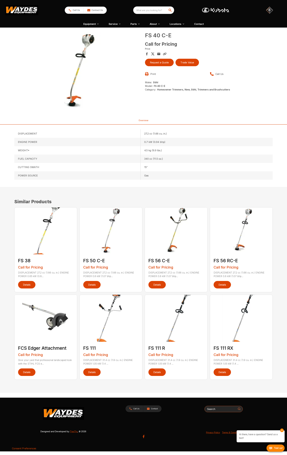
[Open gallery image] (79, 70)
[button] (74, 10)
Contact (199, 23)
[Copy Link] (165, 54)
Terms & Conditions (231, 432)
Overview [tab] (143, 120)
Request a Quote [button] (159, 62)
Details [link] (26, 284)
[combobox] (153, 10)
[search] (170, 10)
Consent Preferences (24, 448)
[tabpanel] (79, 70)
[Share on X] (153, 54)
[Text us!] (275, 448)
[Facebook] (143, 436)
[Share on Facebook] (147, 54)
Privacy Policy (213, 432)
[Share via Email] (159, 54)
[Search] (239, 408)
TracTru (74, 431)
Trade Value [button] (187, 62)
